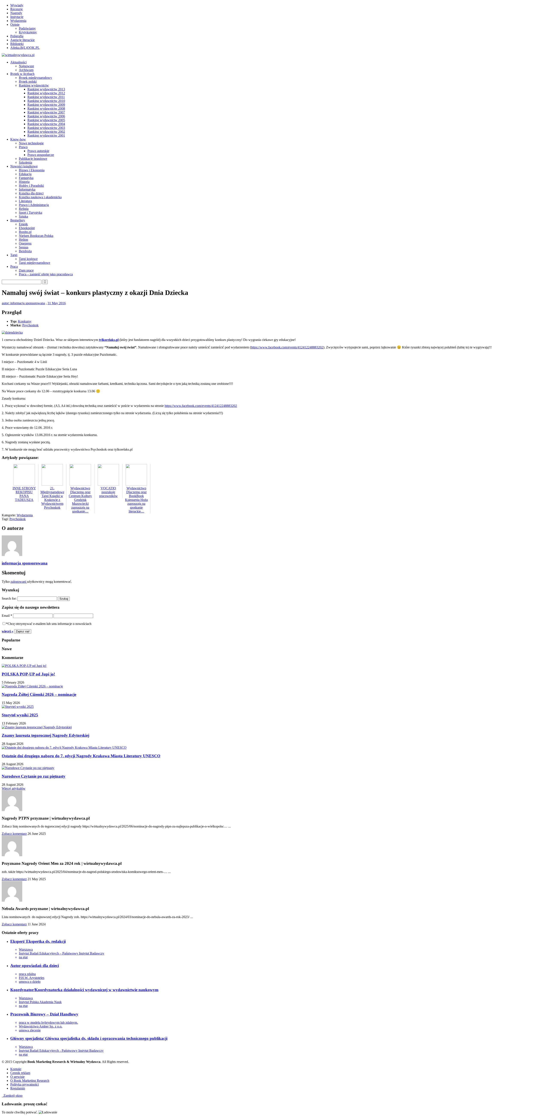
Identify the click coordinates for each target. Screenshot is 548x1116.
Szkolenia (25, 162)
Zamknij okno (12, 1095)
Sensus (23, 247)
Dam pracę (26, 270)
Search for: (9, 598)
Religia (23, 209)
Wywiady (16, 5)
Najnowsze (26, 66)
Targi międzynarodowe (34, 262)
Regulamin (17, 1088)
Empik (23, 224)
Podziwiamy (27, 28)
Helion (23, 239)
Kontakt (15, 1069)
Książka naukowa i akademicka (40, 197)
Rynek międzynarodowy (35, 77)
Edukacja (25, 174)
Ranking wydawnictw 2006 (46, 116)
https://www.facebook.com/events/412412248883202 (287, 347)
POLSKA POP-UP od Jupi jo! (28, 674)
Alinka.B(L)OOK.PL (25, 47)
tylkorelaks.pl (109, 340)
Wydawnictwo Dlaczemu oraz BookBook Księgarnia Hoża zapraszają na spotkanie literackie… (136, 499)
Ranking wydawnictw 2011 (46, 97)
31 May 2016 (57, 303)
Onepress (25, 243)
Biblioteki (17, 44)
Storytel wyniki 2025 (20, 715)
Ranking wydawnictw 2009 (46, 104)
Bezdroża (25, 251)
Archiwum (26, 70)
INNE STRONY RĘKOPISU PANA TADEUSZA (24, 494)
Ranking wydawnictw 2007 (46, 112)
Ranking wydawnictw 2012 (46, 93)
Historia (24, 182)
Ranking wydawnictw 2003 (46, 128)
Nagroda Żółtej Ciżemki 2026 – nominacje (39, 694)
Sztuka (23, 216)
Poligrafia (16, 36)
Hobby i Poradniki (31, 185)
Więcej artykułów (13, 788)
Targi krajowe (28, 259)
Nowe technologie (31, 143)
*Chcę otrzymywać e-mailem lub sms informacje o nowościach (48, 624)
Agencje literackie (22, 40)
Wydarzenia (18, 20)
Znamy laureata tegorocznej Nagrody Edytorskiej (45, 735)
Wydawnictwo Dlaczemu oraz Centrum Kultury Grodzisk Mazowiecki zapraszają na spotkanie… (80, 499)
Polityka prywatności (24, 1084)
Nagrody (16, 13)
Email (7, 615)
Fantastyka (26, 178)
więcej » (7, 631)
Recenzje (16, 9)
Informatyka (27, 189)
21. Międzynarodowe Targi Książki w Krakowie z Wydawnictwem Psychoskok (52, 497)
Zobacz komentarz (14, 833)
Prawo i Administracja (34, 205)
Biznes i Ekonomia (32, 170)
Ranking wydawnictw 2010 (46, 101)
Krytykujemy (28, 32)
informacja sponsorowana (25, 563)
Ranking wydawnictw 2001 (46, 135)
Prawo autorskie (38, 151)
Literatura (25, 201)
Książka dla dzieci (31, 193)
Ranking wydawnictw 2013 (46, 89)
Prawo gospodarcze (40, 155)
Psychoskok (30, 325)
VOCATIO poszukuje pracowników (108, 492)
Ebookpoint (27, 228)
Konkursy (24, 321)
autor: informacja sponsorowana (23, 303)
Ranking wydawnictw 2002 (46, 131)
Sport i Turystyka (30, 212)
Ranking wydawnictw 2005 (46, 120)
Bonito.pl (25, 232)
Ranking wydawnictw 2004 (46, 124)
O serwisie (17, 1077)
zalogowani (18, 581)
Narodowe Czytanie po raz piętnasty (34, 776)
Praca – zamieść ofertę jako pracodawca (46, 274)
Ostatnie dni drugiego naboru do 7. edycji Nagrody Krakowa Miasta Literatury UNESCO (81, 756)
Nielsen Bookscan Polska (36, 236)
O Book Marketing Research (29, 1080)
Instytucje (16, 17)
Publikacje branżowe (33, 158)
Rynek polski (28, 81)
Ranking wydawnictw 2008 (46, 108)
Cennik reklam (20, 1073)
